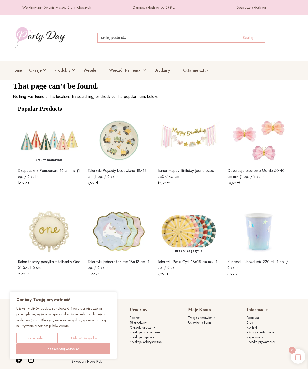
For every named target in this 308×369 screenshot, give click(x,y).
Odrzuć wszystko (84, 338)
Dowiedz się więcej (48, 193)
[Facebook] (19, 360)
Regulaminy (255, 337)
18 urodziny (138, 322)
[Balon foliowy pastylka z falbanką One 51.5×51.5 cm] (49, 231)
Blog (250, 322)
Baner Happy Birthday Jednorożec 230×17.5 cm (186, 173)
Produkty (63, 70)
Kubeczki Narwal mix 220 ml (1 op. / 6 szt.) (257, 264)
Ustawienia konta (200, 322)
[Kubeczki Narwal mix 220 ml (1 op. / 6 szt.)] (258, 231)
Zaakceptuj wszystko (63, 348)
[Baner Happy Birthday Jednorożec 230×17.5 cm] (189, 140)
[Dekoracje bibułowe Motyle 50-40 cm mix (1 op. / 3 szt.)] (258, 140)
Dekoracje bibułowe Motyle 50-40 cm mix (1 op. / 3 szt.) (256, 173)
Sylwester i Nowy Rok (86, 361)
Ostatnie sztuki (196, 70)
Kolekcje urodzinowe (145, 332)
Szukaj (248, 37)
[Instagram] (31, 360)
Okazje (35, 70)
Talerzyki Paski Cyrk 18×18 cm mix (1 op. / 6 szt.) (187, 264)
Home (17, 70)
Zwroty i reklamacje (260, 332)
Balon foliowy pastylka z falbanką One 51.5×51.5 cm (49, 264)
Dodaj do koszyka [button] (119, 193)
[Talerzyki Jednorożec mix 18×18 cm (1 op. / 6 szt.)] (119, 231)
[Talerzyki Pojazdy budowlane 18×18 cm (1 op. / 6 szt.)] (119, 140)
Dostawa (253, 317)
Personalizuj (37, 338)
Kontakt (252, 327)
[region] (63, 325)
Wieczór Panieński (125, 70)
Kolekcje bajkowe (142, 337)
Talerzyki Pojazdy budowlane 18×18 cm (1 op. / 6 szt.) (117, 173)
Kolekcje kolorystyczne (146, 342)
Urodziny (162, 70)
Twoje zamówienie (201, 317)
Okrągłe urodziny (142, 327)
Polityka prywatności (261, 342)
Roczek (135, 317)
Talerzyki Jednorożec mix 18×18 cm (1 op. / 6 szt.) (118, 264)
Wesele (90, 70)
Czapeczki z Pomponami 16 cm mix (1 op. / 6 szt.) (49, 173)
